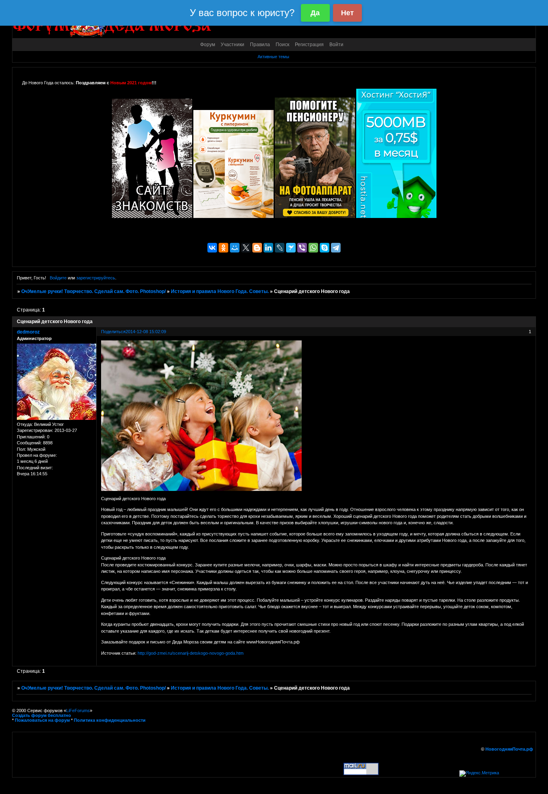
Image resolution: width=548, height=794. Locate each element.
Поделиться (113, 331)
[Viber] (302, 247)
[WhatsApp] (313, 247)
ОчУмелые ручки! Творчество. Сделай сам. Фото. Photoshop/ (93, 291)
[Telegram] (336, 247)
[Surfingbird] (291, 247)
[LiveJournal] (279, 247)
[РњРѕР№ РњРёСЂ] (234, 247)
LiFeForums (78, 710)
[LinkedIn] (268, 247)
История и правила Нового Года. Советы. (220, 291)
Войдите (58, 277)
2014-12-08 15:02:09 (146, 331)
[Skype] (324, 247)
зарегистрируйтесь (95, 277)
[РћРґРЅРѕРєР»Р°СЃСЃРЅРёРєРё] (223, 247)
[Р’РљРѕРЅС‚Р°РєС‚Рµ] (212, 247)
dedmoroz (28, 332)
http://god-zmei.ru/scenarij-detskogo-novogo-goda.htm (191, 653)
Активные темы (273, 56)
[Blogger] (257, 247)
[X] (246, 247)
